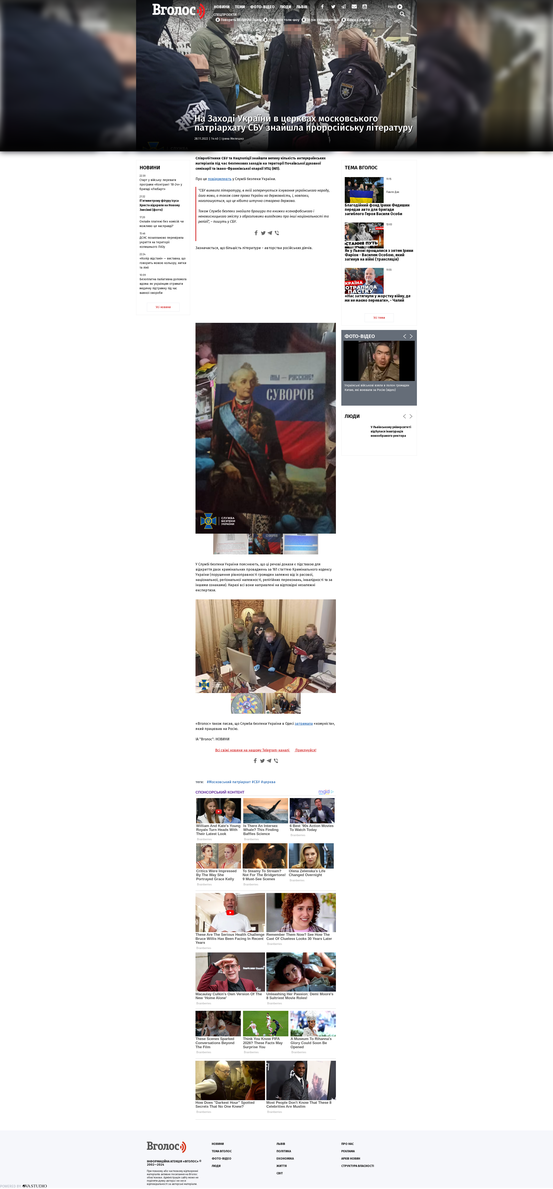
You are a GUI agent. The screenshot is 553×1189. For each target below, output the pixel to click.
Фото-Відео (262, 7)
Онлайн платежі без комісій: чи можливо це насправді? (162, 224)
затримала (304, 724)
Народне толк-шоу (284, 20)
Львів (301, 7)
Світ (279, 1173)
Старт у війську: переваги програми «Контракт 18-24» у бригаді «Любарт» (161, 184)
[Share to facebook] (256, 233)
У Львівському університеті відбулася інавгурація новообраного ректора (391, 431)
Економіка (285, 1158)
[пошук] (402, 13)
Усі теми (379, 318)
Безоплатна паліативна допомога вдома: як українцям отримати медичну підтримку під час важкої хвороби (163, 286)
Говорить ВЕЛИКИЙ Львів (241, 20)
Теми (240, 7)
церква (269, 782)
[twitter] (333, 7)
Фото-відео (221, 1158)
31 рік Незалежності (323, 20)
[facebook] (321, 7)
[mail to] (354, 7)
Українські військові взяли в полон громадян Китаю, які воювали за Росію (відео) (377, 388)
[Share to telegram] (270, 233)
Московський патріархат (230, 782)
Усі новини (163, 307)
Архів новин (350, 1158)
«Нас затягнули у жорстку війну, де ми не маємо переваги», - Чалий (377, 298)
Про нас (347, 1144)
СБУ (257, 782)
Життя (281, 1166)
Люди (285, 7)
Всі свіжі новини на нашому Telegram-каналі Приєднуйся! (265, 750)
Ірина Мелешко (232, 139)
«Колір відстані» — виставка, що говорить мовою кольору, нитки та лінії (163, 263)
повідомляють (220, 179)
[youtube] (365, 7)
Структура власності (357, 1166)
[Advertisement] (265, 286)
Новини (222, 7)
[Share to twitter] (263, 233)
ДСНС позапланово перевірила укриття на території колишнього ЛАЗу (161, 242)
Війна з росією (358, 20)
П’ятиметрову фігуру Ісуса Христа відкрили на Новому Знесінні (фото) (160, 205)
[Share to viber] (276, 233)
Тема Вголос (222, 1151)
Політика (283, 1151)
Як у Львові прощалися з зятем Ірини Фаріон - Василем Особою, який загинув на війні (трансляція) (379, 254)
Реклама (348, 1151)
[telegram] (344, 7)
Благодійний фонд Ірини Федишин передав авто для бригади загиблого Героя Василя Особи (377, 209)
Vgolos (178, 11)
